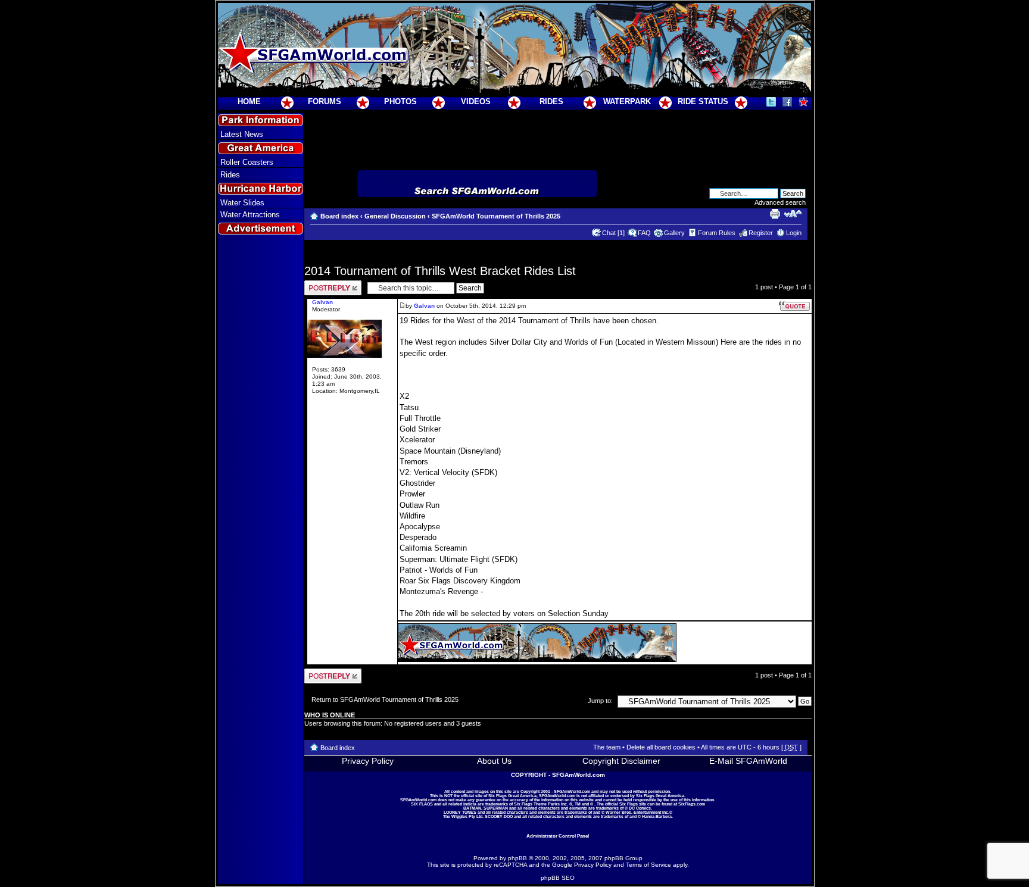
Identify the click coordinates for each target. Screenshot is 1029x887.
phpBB (517, 858)
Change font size (793, 213)
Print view (774, 213)
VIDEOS (476, 101)
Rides (230, 174)
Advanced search (780, 202)
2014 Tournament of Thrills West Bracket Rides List (440, 270)
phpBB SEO (558, 877)
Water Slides (242, 202)
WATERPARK (627, 101)
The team (606, 747)
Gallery (674, 232)
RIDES (551, 101)
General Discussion (395, 216)
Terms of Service (648, 864)
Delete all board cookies (661, 747)
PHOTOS (400, 101)
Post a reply (321, 284)
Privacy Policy (368, 761)
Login (794, 232)
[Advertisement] (260, 453)
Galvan (424, 305)
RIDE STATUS (703, 101)
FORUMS (324, 101)
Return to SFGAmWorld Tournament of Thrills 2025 (385, 699)
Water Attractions (250, 214)
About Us (494, 761)
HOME (249, 101)
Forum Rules (716, 232)
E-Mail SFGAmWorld (748, 761)
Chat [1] (613, 232)
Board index (339, 216)
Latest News (241, 134)
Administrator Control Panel (557, 836)
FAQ (644, 232)
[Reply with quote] (794, 306)
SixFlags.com (691, 804)
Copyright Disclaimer (621, 761)
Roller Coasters (246, 162)
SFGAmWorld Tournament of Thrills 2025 (496, 216)
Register (761, 232)
